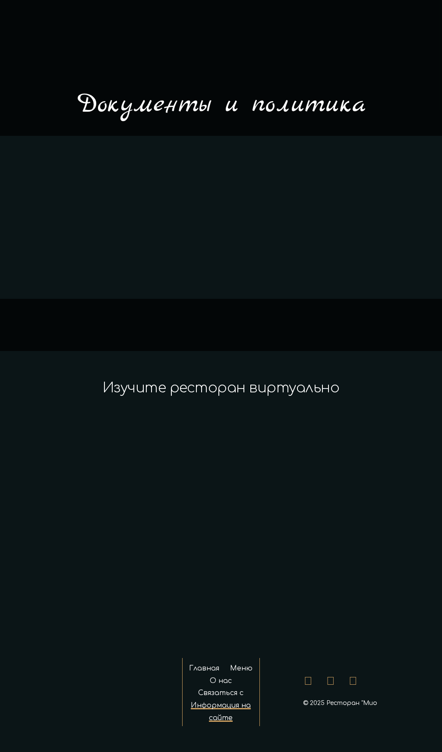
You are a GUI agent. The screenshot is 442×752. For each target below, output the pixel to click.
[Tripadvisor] (353, 681)
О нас (221, 681)
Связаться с (220, 693)
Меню (241, 668)
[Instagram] (330, 681)
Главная (204, 668)
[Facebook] (308, 681)
